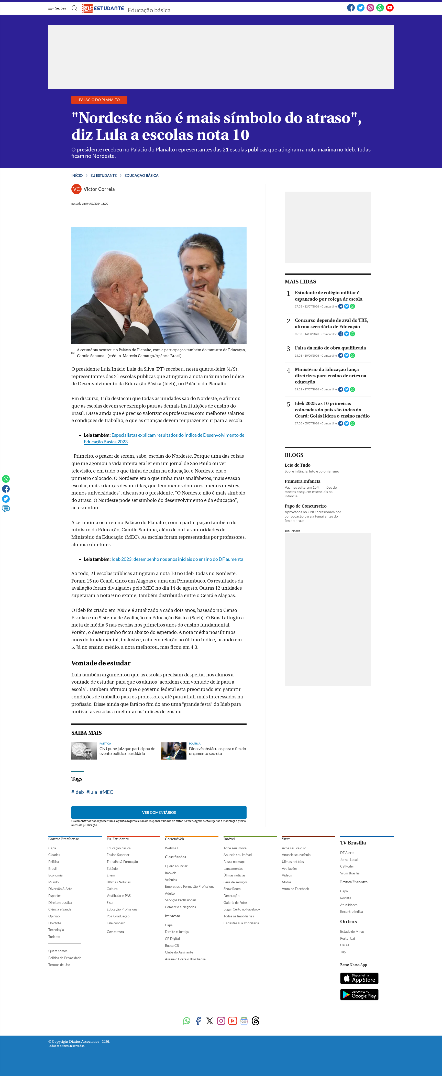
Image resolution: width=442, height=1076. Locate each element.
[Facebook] (351, 10)
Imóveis (170, 873)
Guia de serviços (236, 882)
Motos (286, 882)
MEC (108, 792)
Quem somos (58, 951)
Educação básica (149, 10)
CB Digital (172, 939)
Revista (345, 898)
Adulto (170, 893)
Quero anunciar (176, 866)
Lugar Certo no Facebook (242, 909)
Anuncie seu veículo (296, 855)
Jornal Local (349, 860)
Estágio (112, 868)
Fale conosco (116, 923)
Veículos (171, 880)
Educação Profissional (122, 909)
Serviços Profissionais (180, 900)
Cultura (112, 889)
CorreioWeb (174, 839)
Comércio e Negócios (180, 907)
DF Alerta (347, 853)
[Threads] (255, 1021)
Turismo (54, 937)
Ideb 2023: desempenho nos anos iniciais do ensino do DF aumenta (177, 559)
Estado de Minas (352, 931)
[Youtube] (232, 1021)
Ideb (79, 792)
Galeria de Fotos (236, 903)
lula (93, 792)
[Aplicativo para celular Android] (359, 995)
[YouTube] (390, 10)
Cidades (54, 855)
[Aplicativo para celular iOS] (359, 979)
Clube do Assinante (179, 952)
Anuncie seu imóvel (238, 855)
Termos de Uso (59, 965)
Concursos (115, 932)
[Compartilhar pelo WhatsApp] (352, 307)
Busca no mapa (235, 862)
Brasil (52, 868)
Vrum (286, 839)
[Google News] (244, 1021)
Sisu (110, 903)
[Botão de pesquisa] (73, 8)
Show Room (232, 889)
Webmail (171, 848)
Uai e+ (345, 945)
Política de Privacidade (64, 958)
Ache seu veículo (294, 848)
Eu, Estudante (118, 839)
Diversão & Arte (60, 889)
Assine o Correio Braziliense (185, 959)
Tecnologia (56, 930)
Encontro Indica (351, 911)
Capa (52, 848)
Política (53, 862)
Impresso (172, 916)
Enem (111, 875)
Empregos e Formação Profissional (190, 886)
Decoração (231, 896)
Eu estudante (104, 175)
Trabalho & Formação (122, 862)
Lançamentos (233, 868)
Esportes (54, 896)
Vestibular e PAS (119, 896)
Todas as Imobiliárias (239, 916)
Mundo (53, 882)
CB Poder (347, 866)
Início (77, 175)
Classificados (175, 857)
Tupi (343, 952)
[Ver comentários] (6, 511)
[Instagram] (370, 10)
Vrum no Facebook (295, 889)
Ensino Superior (118, 855)
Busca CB (172, 945)
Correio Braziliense (63, 839)
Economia (55, 875)
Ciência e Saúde (59, 909)
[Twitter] (360, 10)
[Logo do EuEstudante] (103, 8)
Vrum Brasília (350, 873)
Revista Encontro (354, 882)
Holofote (54, 923)
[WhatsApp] (380, 10)
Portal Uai (347, 938)
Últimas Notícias (119, 882)
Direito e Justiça (60, 903)
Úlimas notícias (235, 875)
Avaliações (289, 868)
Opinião (54, 916)
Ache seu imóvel (235, 848)
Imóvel (229, 839)
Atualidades (349, 905)
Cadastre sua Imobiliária (241, 923)
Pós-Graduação (118, 916)
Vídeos (287, 875)
